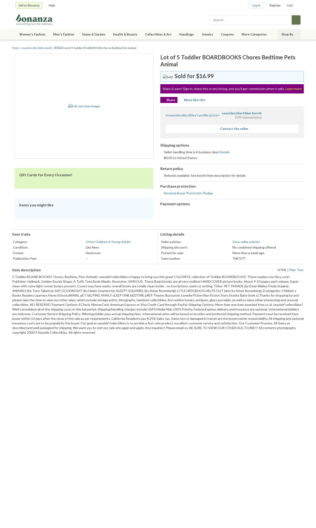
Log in (256, 5)
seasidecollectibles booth (36, 47)
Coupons (227, 34)
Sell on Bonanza (29, 5)
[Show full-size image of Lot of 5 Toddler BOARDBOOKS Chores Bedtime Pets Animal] (84, 106)
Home (15, 47)
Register (275, 5)
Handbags (186, 34)
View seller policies (246, 242)
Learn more (293, 89)
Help (52, 5)
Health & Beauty (125, 34)
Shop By (287, 34)
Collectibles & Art (158, 34)
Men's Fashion (63, 34)
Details (225, 152)
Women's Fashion (32, 34)
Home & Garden (93, 34)
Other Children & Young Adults (108, 242)
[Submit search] (296, 20)
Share (170, 100)
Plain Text (296, 270)
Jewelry (207, 34)
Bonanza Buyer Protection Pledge (188, 193)
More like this (194, 100)
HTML (282, 270)
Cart (290, 5)
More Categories (254, 34)
